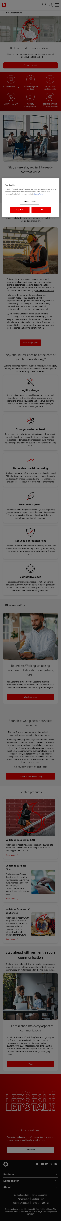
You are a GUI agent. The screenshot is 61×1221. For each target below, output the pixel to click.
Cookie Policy (38, 194)
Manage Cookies (29, 202)
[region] (31, 197)
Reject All (19, 210)
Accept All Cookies (41, 210)
